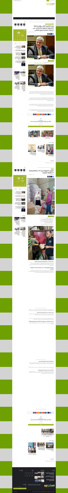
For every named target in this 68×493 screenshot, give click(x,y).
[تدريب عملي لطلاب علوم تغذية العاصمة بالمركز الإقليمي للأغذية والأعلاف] (39, 480)
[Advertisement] (34, 12)
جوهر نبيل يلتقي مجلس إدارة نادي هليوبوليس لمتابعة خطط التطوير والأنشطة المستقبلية (18, 53)
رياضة (26, 473)
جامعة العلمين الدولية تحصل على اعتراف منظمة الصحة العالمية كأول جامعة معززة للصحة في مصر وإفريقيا (41, 151)
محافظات (46, 24)
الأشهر (24, 43)
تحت (32, 473)
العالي (25, 472)
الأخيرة (20, 43)
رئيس (28, 473)
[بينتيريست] (43, 114)
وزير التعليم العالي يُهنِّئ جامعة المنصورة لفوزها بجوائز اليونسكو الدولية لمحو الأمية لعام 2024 (41, 63)
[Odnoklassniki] (38, 114)
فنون (32, 474)
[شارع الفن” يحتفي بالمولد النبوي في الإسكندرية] (22, 72)
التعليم (30, 472)
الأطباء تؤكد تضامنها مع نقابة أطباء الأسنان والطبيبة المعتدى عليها (18, 61)
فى (30, 474)
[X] (51, 34)
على (24, 473)
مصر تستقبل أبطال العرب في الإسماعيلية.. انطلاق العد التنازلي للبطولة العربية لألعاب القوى (17, 57)
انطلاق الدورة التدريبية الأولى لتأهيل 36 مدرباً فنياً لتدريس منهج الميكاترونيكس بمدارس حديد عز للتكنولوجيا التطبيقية (23, 88)
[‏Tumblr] (45, 114)
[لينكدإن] (47, 114)
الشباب (28, 472)
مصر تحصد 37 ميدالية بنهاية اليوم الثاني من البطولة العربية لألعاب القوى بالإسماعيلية (20, 50)
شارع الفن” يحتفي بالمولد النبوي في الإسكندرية (23, 75)
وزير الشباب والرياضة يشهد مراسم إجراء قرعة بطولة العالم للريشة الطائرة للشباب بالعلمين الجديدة (17, 77)
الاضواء (32, 472)
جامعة (30, 473)
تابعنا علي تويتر (21, 470)
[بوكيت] (37, 114)
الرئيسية (52, 21)
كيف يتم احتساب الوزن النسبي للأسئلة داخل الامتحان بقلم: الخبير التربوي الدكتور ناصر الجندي (17, 47)
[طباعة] (48, 34)
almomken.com (43, 491)
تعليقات (16, 43)
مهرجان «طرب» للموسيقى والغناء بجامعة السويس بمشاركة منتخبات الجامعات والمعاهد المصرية (36, 0)
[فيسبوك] (53, 34)
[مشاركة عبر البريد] (49, 34)
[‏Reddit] (42, 114)
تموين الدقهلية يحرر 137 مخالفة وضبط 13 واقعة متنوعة (50, 155)
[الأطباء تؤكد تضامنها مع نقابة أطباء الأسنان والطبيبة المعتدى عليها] (23, 63)
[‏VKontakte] (40, 114)
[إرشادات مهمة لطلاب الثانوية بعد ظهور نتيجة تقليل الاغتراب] (42, 480)
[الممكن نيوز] (50, 4)
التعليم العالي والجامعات (48, 21)
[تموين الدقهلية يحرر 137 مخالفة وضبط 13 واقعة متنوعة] (50, 149)
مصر (27, 474)
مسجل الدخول (49, 162)
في (29, 474)
